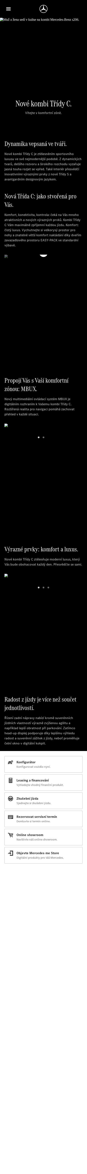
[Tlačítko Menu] (8, 9)
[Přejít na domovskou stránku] (43, 9)
